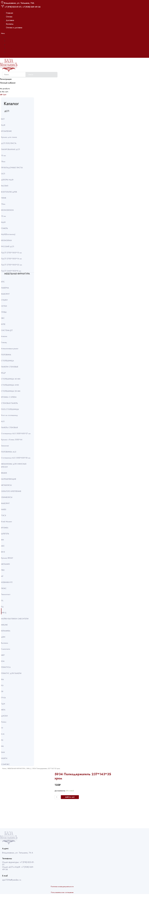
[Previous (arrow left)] (2, 902)
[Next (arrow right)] (7, 902)
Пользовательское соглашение (62, 892)
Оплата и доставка (14, 27)
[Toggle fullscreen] (12, 899)
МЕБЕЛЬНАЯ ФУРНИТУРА (16, 768)
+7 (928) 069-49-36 (31, 6)
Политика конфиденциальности (62, 886)
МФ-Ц (29, 768)
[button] (37, 33)
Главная (9, 13)
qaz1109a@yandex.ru (11, 879)
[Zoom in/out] (17, 899)
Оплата (9, 16)
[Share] (7, 899)
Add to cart (69, 797)
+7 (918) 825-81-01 (13, 6)
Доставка (10, 20)
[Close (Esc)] (2, 899)
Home (4, 768)
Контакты (9, 24)
